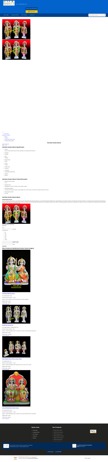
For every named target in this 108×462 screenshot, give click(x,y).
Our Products (24, 14)
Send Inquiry (32, 11)
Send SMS (59, 451)
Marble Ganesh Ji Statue (58, 430)
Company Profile (15, 14)
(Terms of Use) (34, 457)
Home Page (6, 14)
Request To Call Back (6, 135)
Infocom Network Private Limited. (33, 458)
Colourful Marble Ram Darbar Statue (10, 408)
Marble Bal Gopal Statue (58, 439)
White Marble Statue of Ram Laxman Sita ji (12, 359)
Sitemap (34, 438)
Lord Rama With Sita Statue (8, 293)
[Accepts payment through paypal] (93, 432)
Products (6, 137)
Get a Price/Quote (5, 144)
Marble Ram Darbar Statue (10, 139)
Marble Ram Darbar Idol (7, 325)
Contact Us (32, 14)
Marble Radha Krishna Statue (59, 435)
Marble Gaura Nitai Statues (58, 437)
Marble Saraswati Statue (58, 434)
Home (6, 136)
